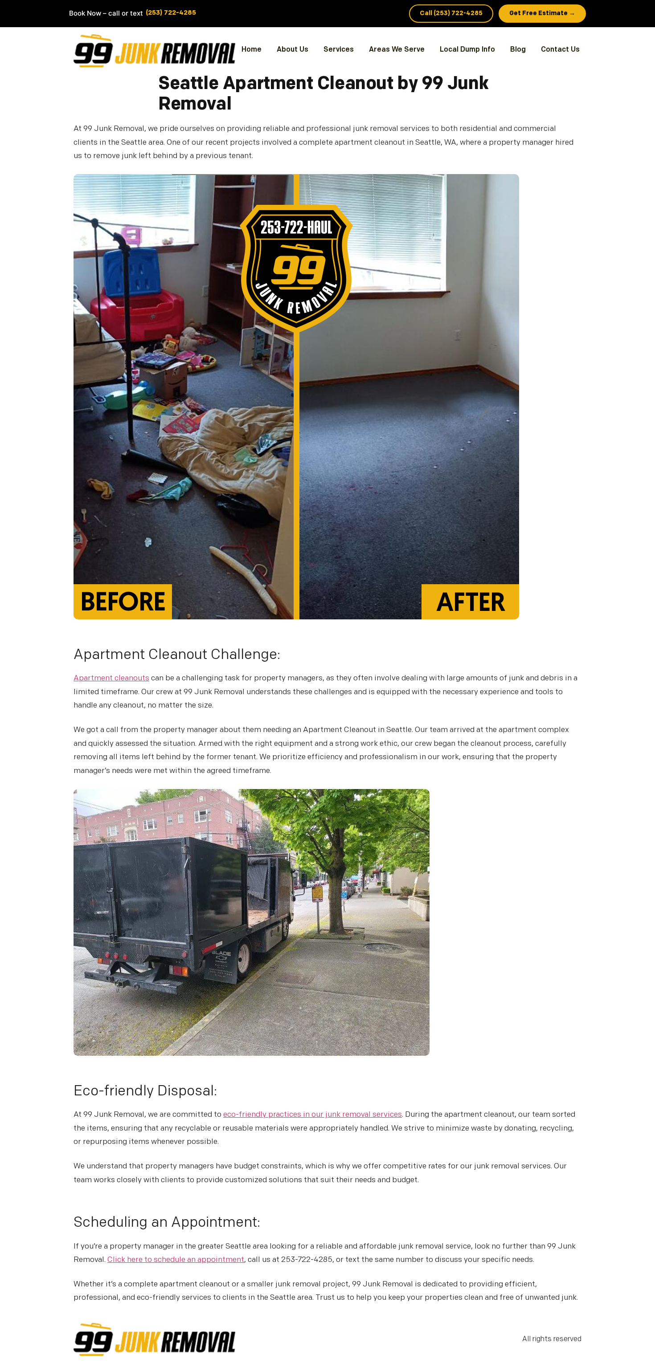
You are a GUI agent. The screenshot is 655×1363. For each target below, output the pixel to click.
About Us (292, 49)
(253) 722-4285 (171, 13)
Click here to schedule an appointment (175, 1260)
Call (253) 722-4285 (451, 13)
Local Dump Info (467, 49)
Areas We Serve (397, 49)
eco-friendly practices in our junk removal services (312, 1115)
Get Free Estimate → (542, 13)
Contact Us (560, 49)
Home (252, 49)
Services (338, 49)
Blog (518, 49)
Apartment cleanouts (111, 678)
